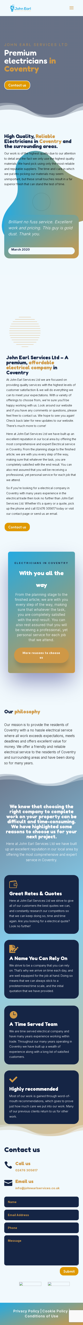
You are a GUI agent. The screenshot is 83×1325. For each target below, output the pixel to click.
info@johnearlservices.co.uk (37, 1188)
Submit (69, 1271)
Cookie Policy (55, 1311)
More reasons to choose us (41, 655)
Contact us (17, 85)
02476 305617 (26, 1170)
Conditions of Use (41, 1316)
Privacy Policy (26, 1311)
